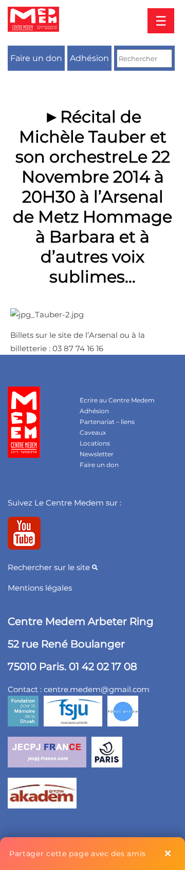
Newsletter (97, 454)
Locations (95, 443)
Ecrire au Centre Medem (117, 400)
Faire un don (36, 58)
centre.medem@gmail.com (97, 689)
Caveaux (93, 432)
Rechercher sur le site (50, 567)
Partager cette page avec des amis (77, 853)
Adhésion (89, 58)
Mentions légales (40, 588)
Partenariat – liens (107, 422)
